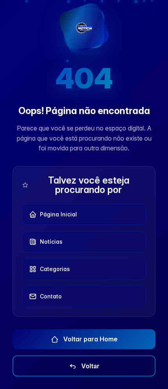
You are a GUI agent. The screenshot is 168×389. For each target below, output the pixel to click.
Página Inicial (58, 214)
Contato (51, 296)
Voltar (90, 366)
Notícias (51, 241)
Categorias (55, 269)
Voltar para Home (90, 339)
